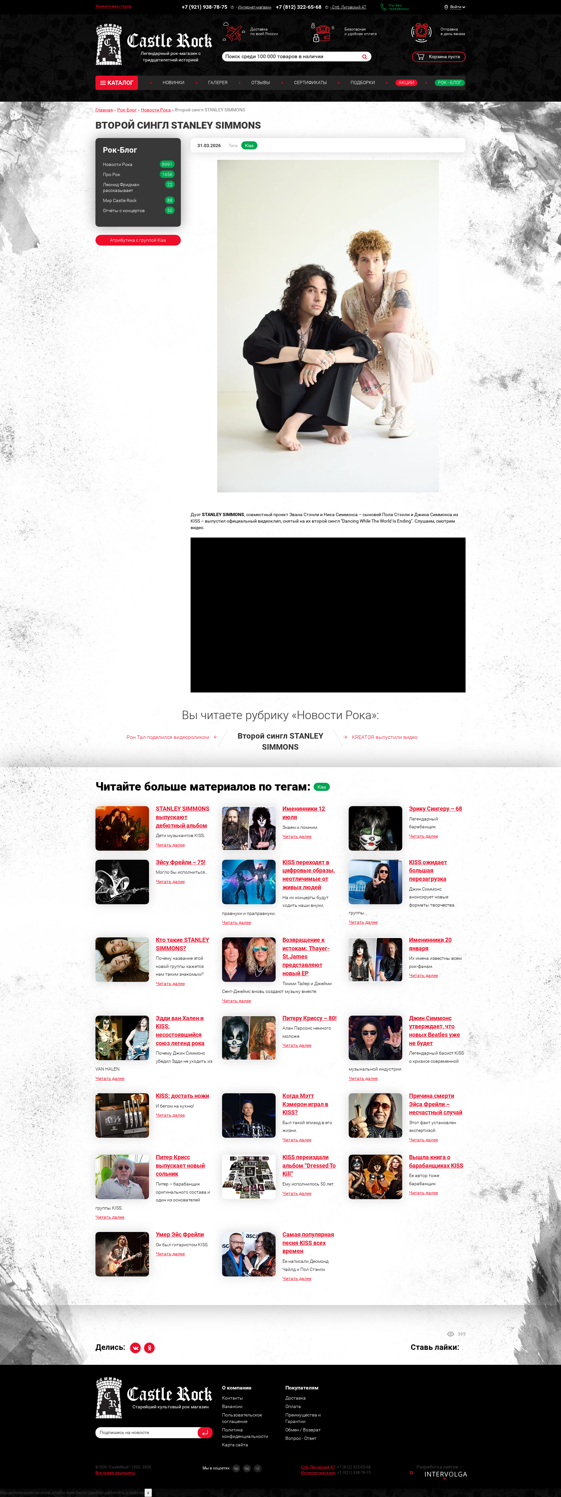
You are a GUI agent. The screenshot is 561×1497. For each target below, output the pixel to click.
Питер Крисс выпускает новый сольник (180, 1165)
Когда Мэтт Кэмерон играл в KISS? (305, 1104)
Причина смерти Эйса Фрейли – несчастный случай (435, 1104)
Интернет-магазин (254, 7)
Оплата (293, 1406)
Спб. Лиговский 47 (349, 7)
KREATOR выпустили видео (385, 737)
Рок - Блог (450, 82)
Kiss (249, 145)
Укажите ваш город (113, 6)
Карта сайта (235, 1444)
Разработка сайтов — (440, 1466)
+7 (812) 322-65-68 (298, 7)
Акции (406, 82)
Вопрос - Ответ (301, 1438)
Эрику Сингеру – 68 (435, 808)
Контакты (232, 1398)
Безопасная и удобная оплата (360, 31)
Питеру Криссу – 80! (309, 1018)
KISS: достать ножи (182, 1095)
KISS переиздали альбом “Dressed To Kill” (309, 1165)
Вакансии (232, 1406)
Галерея (218, 82)
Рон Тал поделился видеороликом (168, 737)
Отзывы (260, 82)
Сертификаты (310, 82)
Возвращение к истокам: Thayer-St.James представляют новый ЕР (306, 956)
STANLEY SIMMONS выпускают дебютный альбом (182, 817)
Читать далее (170, 844)
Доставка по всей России (264, 31)
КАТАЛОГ (120, 82)
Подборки (363, 82)
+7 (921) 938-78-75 (204, 7)
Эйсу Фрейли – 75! (181, 862)
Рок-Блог (127, 109)
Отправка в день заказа (453, 31)
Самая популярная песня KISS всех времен (308, 1242)
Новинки (173, 82)
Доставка (295, 1398)
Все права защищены (115, 1472)
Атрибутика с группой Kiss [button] (138, 240)
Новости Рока (156, 109)
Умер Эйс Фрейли (180, 1234)
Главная (104, 109)
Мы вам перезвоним (399, 7)
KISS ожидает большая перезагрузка (428, 870)
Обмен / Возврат (303, 1429)
